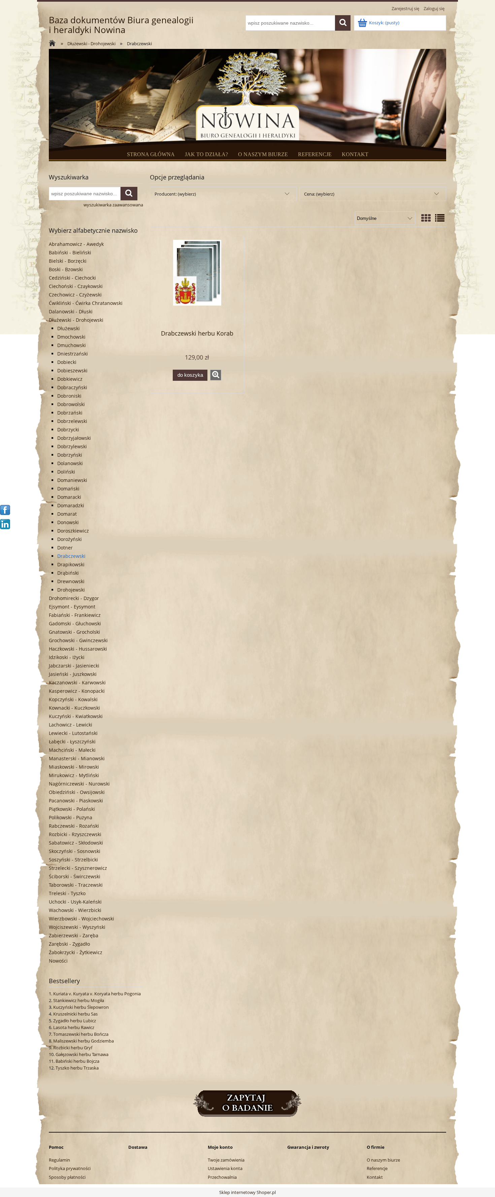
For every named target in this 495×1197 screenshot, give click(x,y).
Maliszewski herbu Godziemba (83, 1041)
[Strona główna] (54, 44)
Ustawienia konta (225, 1168)
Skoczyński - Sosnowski (74, 851)
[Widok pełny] (439, 217)
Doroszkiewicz (73, 531)
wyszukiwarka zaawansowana (113, 205)
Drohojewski (71, 590)
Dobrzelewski (72, 421)
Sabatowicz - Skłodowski (76, 842)
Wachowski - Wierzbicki (75, 910)
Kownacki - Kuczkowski (74, 708)
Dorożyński (69, 539)
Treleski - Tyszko (67, 893)
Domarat (67, 514)
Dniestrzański (72, 353)
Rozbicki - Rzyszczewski (75, 834)
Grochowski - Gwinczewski (78, 640)
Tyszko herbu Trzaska (77, 1068)
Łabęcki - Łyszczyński (72, 741)
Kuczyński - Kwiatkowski (76, 716)
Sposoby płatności (67, 1177)
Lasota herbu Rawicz (73, 1027)
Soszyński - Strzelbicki (73, 859)
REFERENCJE (315, 154)
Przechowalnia (222, 1177)
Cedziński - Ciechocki (72, 278)
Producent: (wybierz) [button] (175, 194)
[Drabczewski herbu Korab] (197, 282)
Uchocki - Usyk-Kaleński (75, 902)
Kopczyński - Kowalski (73, 699)
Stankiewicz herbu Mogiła (78, 1000)
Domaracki (69, 497)
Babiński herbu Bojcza (77, 1061)
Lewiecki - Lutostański (73, 733)
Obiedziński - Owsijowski (77, 792)
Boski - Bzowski (66, 269)
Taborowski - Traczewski (76, 885)
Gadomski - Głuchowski (75, 623)
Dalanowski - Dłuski (71, 311)
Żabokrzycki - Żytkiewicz (75, 952)
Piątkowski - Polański (72, 809)
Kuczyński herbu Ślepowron (81, 1007)
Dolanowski (70, 463)
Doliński (66, 471)
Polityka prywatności (70, 1168)
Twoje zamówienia (226, 1160)
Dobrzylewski (72, 446)
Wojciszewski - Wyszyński (77, 927)
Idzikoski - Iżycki (67, 657)
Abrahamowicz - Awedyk (76, 244)
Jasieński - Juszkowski (73, 674)
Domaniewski (72, 480)
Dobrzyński (69, 455)
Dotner (65, 547)
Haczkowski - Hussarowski (78, 649)
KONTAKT (355, 154)
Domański (68, 488)
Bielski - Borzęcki (68, 261)
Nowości (58, 961)
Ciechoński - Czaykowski (76, 286)
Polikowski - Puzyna (70, 817)
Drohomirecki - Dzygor (74, 598)
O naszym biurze (383, 1160)
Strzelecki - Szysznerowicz (78, 868)
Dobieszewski (72, 370)
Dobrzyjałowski (74, 438)
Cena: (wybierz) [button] (319, 194)
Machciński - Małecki (72, 750)
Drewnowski (71, 581)
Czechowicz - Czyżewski (75, 294)
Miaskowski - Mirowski (74, 767)
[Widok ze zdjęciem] (426, 217)
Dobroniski (69, 396)
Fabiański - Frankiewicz (75, 615)
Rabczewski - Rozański (74, 826)
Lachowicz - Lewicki (70, 724)
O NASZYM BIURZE (263, 154)
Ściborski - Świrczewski (74, 876)
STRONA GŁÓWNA (151, 154)
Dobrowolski (71, 404)
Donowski (68, 522)
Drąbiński (68, 573)
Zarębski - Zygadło (69, 944)
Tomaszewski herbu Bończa (80, 1034)
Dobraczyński (72, 387)
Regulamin (59, 1160)
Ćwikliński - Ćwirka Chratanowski (86, 303)
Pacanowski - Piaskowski (76, 800)
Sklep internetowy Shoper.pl (247, 1192)
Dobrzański (69, 412)
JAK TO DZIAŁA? (206, 154)
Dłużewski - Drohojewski (76, 320)
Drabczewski (71, 556)
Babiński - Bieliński (70, 252)
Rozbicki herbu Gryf (72, 1048)
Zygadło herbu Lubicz (74, 1021)
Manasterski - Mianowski (77, 758)
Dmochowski (71, 337)
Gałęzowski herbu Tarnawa (82, 1054)
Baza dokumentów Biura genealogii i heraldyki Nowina (121, 25)
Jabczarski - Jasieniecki (74, 665)
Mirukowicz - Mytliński (74, 775)
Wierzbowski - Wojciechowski (81, 918)
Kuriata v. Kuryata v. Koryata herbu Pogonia (97, 994)
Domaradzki (70, 505)
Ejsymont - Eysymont (72, 606)
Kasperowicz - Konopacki (77, 691)
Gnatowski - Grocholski (74, 632)
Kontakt (375, 1177)
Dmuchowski (71, 345)
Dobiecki (66, 362)
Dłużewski (68, 328)
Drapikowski (71, 564)
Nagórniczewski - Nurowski (79, 783)
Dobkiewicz (69, 379)
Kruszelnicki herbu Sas (75, 1014)
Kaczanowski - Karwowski (77, 682)
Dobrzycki (68, 429)
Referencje (377, 1168)
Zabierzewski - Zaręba (73, 935)
